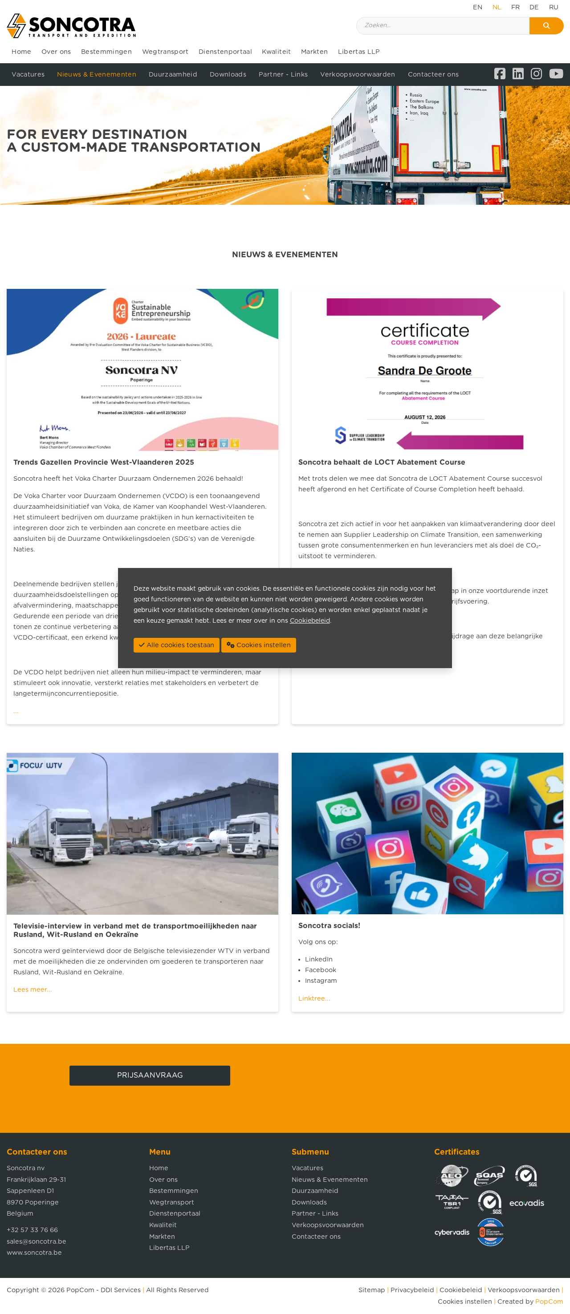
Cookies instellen (465, 1301)
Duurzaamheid (173, 74)
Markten (314, 52)
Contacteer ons (433, 74)
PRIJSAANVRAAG (150, 1075)
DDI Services (121, 1290)
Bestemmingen (106, 52)
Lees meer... (32, 989)
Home (21, 52)
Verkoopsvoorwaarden (357, 74)
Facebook (320, 970)
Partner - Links (283, 74)
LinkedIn (319, 959)
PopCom (80, 1290)
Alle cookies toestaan (179, 645)
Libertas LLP (359, 52)
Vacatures (28, 74)
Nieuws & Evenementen (96, 74)
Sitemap (371, 1290)
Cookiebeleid (461, 1290)
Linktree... (314, 998)
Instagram (321, 980)
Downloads (228, 74)
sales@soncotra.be (36, 1241)
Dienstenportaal (225, 52)
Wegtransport (165, 52)
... (16, 711)
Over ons (56, 52)
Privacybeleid (412, 1290)
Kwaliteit (276, 52)
